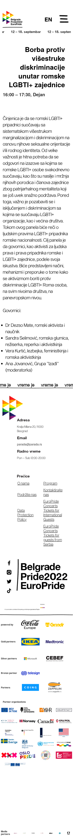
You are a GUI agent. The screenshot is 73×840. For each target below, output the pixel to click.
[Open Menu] (64, 19)
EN (48, 19)
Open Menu (64, 19)
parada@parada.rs (29, 444)
